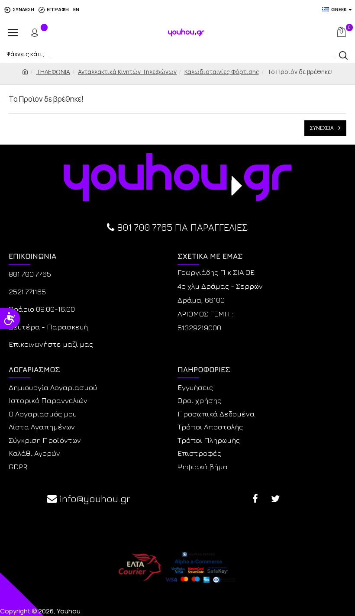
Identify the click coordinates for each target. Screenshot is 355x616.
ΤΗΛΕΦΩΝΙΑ (53, 72)
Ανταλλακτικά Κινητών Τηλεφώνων (127, 72)
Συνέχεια (322, 128)
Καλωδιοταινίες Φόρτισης (221, 72)
